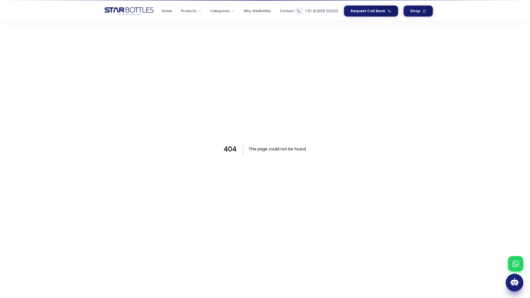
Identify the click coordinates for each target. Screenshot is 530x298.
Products (189, 11)
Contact (287, 11)
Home (167, 11)
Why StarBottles (257, 11)
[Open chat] (514, 282)
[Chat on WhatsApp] (515, 264)
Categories (220, 11)
